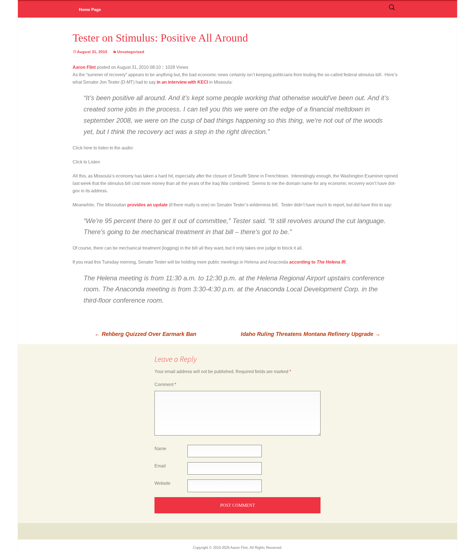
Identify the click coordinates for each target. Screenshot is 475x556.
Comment (165, 384)
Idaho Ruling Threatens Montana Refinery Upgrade (310, 334)
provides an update (147, 204)
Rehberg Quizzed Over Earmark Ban (145, 334)
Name (160, 448)
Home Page (90, 9)
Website (162, 483)
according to (302, 262)
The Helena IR (331, 262)
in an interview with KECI (183, 82)
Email (160, 466)
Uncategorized (130, 52)
